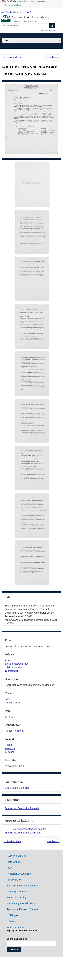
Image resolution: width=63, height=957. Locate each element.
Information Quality (16, 897)
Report (8, 745)
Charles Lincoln (13, 702)
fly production (12, 671)
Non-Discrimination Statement (22, 885)
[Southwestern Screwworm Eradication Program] (32, 205)
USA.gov (11, 921)
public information (14, 667)
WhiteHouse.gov (15, 927)
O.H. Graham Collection (17, 788)
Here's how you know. (13, 5)
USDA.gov (12, 915)
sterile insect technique (17, 664)
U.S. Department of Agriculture (25, 21)
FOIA (9, 868)
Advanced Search (47, 30)
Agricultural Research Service (22, 909)
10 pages (9, 752)
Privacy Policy (14, 879)
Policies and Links (16, 856)
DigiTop (30, 12)
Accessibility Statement (19, 874)
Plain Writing (13, 862)
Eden (7, 699)
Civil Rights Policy (16, 891)
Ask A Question (7, 12)
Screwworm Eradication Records (22, 808)
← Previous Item (12, 57)
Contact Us (20, 12)
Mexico (8, 660)
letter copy (10, 748)
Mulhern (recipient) (14, 730)
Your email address (17, 939)
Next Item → (53, 57)
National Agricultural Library (30, 17)
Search (52, 25)
